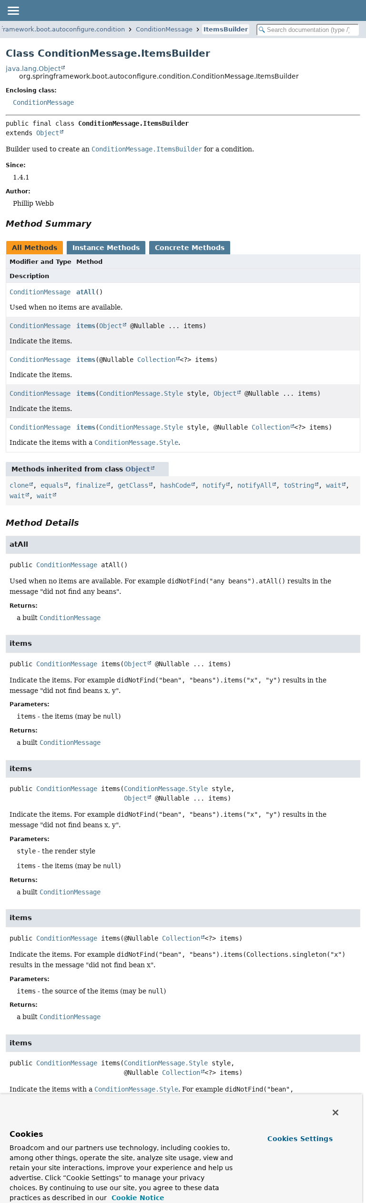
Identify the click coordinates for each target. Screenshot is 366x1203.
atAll (85, 292)
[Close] (335, 1112)
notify (214, 485)
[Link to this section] (98, 224)
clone (19, 485)
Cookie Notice (136, 1198)
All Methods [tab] (34, 247)
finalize (90, 485)
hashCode (175, 485)
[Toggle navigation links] (13, 10)
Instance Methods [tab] (106, 247)
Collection (156, 359)
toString (299, 485)
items (85, 326)
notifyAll (254, 485)
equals (52, 485)
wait (333, 485)
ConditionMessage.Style (141, 393)
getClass (133, 485)
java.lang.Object (33, 68)
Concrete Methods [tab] (189, 247)
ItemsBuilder (225, 29)
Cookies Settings (299, 1139)
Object (47, 133)
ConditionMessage (164, 29)
